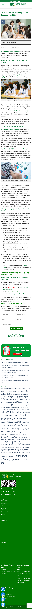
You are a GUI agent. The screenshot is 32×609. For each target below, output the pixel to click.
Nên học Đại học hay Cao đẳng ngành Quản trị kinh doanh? (14, 381)
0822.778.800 (13, 494)
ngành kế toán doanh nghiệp (20, 405)
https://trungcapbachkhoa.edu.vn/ (17, 294)
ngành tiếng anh (23, 412)
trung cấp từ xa (17, 447)
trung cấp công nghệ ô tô (18, 434)
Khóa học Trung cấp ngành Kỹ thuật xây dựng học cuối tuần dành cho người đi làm (15, 371)
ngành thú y (11, 412)
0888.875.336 (11, 491)
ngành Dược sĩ (23, 402)
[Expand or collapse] (29, 42)
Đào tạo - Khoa (5, 512)
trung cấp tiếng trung (8, 447)
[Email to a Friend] (17, 335)
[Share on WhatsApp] (9, 335)
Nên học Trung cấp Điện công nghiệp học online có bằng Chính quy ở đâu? (14, 376)
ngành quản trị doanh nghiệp (10, 409)
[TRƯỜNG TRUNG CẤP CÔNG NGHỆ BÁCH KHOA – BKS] (18, 4)
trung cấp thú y (13, 444)
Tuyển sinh (4, 509)
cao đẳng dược (7, 388)
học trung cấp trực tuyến (16, 394)
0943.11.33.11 (10, 489)
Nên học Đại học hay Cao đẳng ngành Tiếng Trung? (14, 362)
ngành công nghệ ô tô (13, 399)
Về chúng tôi (4, 503)
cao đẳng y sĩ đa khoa (19, 388)
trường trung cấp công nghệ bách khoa (14, 459)
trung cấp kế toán (22, 437)
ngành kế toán (7, 405)
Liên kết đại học (5, 506)
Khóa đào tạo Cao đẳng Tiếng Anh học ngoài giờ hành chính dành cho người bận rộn (15, 366)
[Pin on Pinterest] (20, 335)
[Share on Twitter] (14, 335)
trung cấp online (13, 442)
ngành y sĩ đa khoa (16, 418)
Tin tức (3, 515)
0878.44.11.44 (12, 287)
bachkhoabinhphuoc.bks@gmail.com (16, 292)
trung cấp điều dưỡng (18, 453)
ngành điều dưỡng (11, 422)
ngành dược (11, 402)
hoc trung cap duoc (11, 391)
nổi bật (19, 425)
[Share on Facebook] (11, 335)
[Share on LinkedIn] (23, 335)
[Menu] (2, 5)
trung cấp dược (9, 437)
